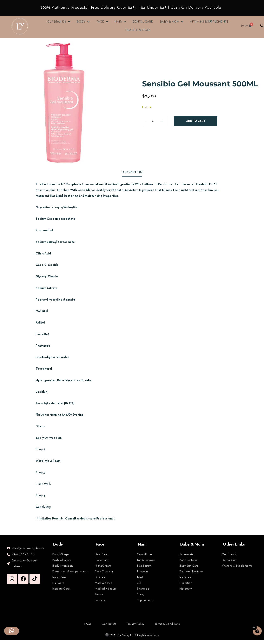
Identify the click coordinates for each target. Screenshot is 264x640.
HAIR (118, 21)
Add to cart (195, 121)
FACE (100, 21)
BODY (81, 21)
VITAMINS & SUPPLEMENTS (209, 21)
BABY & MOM (169, 21)
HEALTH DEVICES (137, 30)
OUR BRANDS (56, 21)
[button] (11, 631)
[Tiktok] (34, 579)
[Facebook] (23, 579)
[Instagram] (12, 579)
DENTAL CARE (142, 21)
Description (132, 172)
